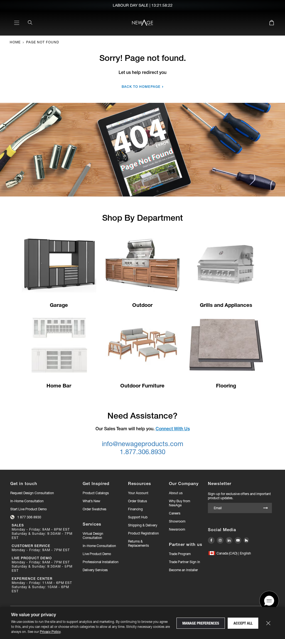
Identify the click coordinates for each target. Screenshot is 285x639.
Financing (135, 509)
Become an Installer (183, 570)
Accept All (243, 623)
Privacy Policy (50, 632)
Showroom (177, 521)
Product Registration (143, 533)
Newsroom (177, 529)
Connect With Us (173, 428)
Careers (174, 513)
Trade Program (180, 554)
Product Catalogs (96, 493)
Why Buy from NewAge (179, 503)
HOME (15, 42)
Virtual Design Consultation (93, 535)
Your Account (138, 493)
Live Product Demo (97, 554)
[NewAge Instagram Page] (220, 540)
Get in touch (23, 483)
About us (176, 493)
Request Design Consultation (32, 493)
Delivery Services (95, 570)
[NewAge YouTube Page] (238, 540)
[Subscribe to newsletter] (266, 508)
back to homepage (141, 86)
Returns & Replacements (138, 543)
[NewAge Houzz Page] (246, 540)
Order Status (137, 501)
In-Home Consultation (27, 501)
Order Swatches (94, 509)
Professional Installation (101, 562)
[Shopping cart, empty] (271, 23)
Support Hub (138, 517)
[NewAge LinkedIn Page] (229, 540)
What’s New (91, 501)
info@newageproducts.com (142, 444)
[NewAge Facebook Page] (211, 540)
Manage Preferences (200, 623)
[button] (229, 553)
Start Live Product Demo (28, 509)
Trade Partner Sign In (184, 562)
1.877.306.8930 (142, 452)
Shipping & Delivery (142, 525)
